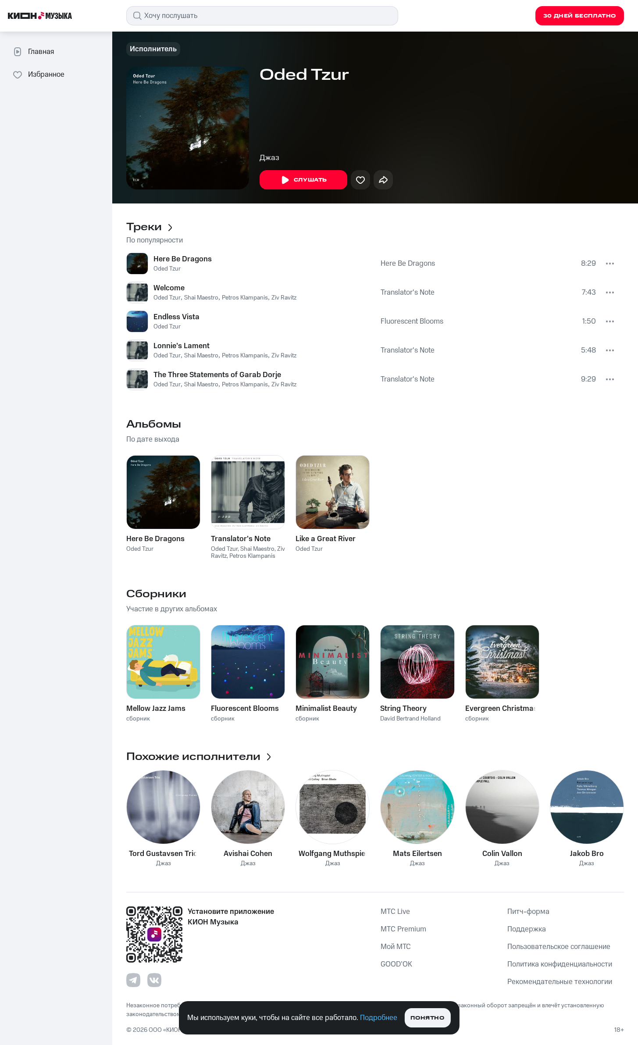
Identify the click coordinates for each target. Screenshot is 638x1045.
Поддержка (526, 929)
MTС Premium (403, 929)
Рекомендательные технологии (559, 982)
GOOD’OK (396, 964)
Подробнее (378, 1018)
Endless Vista (176, 317)
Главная (41, 51)
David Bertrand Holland (410, 718)
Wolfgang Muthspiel (333, 853)
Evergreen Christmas (501, 708)
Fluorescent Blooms (412, 321)
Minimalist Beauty (326, 708)
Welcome (169, 288)
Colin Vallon (502, 853)
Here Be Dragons (182, 259)
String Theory (403, 708)
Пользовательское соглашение (558, 947)
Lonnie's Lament (181, 346)
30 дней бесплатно (579, 16)
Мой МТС (396, 947)
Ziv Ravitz (283, 297)
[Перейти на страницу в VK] (154, 980)
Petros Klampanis (245, 297)
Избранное (46, 74)
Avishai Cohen (248, 853)
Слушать (310, 180)
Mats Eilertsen (417, 853)
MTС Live (395, 911)
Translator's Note (408, 292)
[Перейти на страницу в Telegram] (133, 980)
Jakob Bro (587, 853)
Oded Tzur (167, 268)
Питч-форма (528, 911)
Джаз (269, 158)
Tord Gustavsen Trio (163, 853)
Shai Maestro (201, 297)
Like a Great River (326, 539)
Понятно (427, 1018)
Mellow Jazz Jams (155, 708)
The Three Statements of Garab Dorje (217, 375)
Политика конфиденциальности (559, 964)
